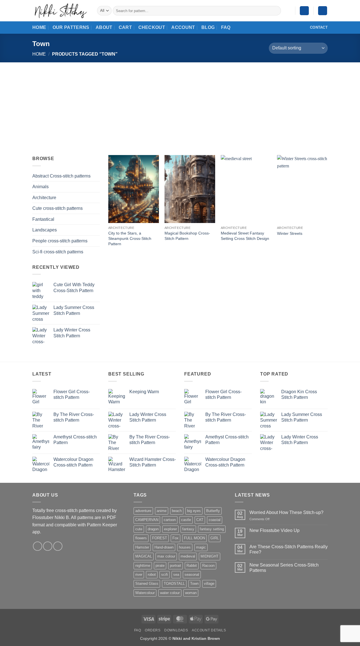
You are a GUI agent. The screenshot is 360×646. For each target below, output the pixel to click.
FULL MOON (194, 538)
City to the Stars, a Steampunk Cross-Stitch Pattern (129, 238)
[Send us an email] (47, 546)
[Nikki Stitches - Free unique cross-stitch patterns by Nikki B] (60, 10)
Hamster (142, 547)
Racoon (208, 565)
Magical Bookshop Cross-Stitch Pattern (187, 236)
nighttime (142, 565)
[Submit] (275, 10)
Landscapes (44, 230)
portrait (175, 565)
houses (185, 547)
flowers (141, 538)
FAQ (226, 27)
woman (191, 593)
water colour (170, 593)
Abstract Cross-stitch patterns (61, 176)
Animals (40, 186)
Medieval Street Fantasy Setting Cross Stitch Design (245, 236)
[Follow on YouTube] (57, 546)
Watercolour (145, 593)
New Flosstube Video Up (274, 530)
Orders (153, 630)
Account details (209, 630)
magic (201, 547)
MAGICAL (143, 556)
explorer (170, 529)
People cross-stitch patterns (59, 240)
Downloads (176, 630)
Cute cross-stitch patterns (57, 208)
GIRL (214, 538)
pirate (160, 565)
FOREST (159, 538)
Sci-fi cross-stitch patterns (57, 251)
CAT (199, 520)
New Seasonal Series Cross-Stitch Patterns (284, 568)
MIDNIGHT (210, 556)
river (138, 574)
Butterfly (213, 511)
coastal (214, 520)
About (104, 27)
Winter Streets (289, 233)
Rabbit (191, 565)
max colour (166, 556)
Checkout (151, 27)
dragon (153, 529)
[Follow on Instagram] (37, 546)
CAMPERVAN (146, 520)
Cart (125, 27)
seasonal (191, 574)
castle (186, 520)
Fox (175, 538)
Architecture (44, 197)
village (209, 583)
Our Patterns (71, 27)
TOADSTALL (174, 583)
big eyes (194, 511)
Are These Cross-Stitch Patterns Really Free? (288, 549)
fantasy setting (212, 529)
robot (152, 574)
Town (194, 583)
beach (177, 511)
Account (183, 27)
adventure (143, 511)
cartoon (170, 520)
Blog (208, 27)
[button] (304, 10)
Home (39, 27)
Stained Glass (146, 583)
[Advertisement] (180, 104)
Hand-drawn (164, 547)
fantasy (188, 529)
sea (176, 574)
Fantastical (43, 219)
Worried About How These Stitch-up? (286, 512)
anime (161, 511)
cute (138, 529)
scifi (164, 574)
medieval (188, 556)
